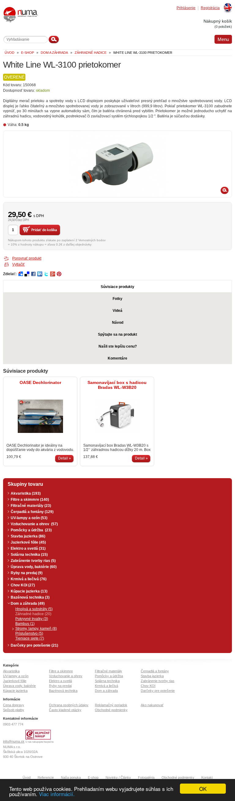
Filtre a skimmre (61, 671)
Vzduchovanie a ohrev (65, 676)
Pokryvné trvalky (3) (31, 619)
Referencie (46, 777)
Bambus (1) (25, 624)
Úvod (27, 777)
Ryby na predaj (60, 686)
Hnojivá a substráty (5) (34, 609)
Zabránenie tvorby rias (157, 681)
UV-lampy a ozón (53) (29, 518)
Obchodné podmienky (111, 710)
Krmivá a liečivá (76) (29, 579)
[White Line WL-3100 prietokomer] (117, 164)
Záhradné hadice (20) (33, 614)
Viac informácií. (57, 794)
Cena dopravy (13, 705)
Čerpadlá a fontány (155, 671)
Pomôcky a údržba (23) (31, 530)
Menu (223, 39)
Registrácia (210, 8)
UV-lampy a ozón (15, 676)
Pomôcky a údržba (109, 676)
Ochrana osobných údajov (68, 705)
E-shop (93, 777)
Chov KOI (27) (23, 585)
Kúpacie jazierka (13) (29, 591)
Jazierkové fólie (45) (28, 542)
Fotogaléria (146, 777)
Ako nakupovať (152, 705)
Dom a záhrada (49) (28, 603)
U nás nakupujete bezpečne (39, 741)
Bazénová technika (63, 690)
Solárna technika (107, 681)
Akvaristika (11, 671)
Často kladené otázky (65, 710)
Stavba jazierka (152, 676)
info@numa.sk (13, 741)
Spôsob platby (13, 710)
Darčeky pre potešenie (158, 690)
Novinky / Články (118, 777)
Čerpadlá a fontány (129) (32, 512)
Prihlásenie (186, 8)
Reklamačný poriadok (111, 705)
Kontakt (207, 777)
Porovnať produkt (26, 258)
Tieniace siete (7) (29, 638)
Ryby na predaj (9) (27, 573)
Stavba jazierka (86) (28, 536)
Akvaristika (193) (26, 493)
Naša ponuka (71, 777)
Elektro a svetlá (60, 681)
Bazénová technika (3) (30, 597)
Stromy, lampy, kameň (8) (36, 628)
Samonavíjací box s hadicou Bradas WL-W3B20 (117, 385)
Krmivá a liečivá (106, 686)
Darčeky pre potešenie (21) (34, 645)
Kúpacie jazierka (15, 690)
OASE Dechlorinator (40, 382)
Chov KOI (148, 686)
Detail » (64, 458)
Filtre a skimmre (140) (30, 499)
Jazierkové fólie (14, 681)
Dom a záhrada (106, 690)
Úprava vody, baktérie (19, 686)
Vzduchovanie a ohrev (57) (34, 524)
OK (203, 788)
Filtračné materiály (108, 671)
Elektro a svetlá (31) (28, 548)
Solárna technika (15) (29, 554)
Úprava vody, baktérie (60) (34, 567)
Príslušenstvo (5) (29, 633)
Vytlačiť (18, 264)
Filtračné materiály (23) (31, 506)
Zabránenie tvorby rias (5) (33, 561)
